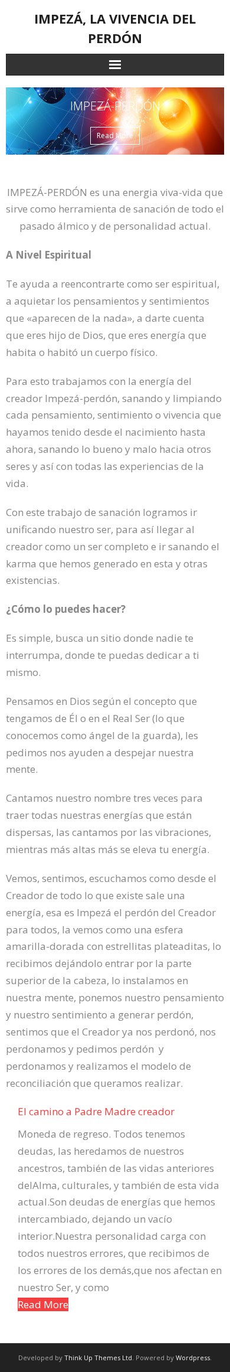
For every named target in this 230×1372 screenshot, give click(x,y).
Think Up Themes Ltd (98, 1357)
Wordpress (193, 1357)
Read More (43, 1304)
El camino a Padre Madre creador (96, 1111)
